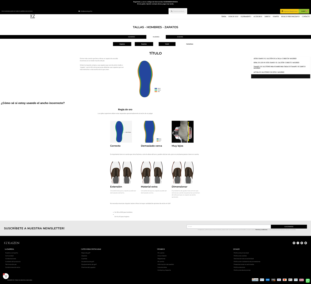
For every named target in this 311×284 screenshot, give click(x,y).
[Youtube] (305, 243)
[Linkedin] (301, 243)
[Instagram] (298, 243)
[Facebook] (294, 243)
